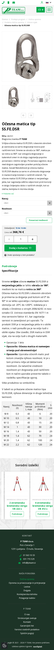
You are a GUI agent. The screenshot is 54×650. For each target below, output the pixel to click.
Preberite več (8, 194)
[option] (13, 97)
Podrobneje (9, 266)
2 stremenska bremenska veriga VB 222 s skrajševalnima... (14, 507)
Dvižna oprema (34, 19)
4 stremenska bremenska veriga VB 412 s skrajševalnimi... (40, 507)
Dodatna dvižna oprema (14, 22)
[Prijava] (43, 2)
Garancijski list (27, 625)
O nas (27, 614)
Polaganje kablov (27, 598)
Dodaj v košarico (18, 247)
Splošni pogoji (27, 633)
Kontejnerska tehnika (27, 594)
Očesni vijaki (32, 22)
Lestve (27, 586)
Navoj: (5, 198)
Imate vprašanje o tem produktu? (21, 255)
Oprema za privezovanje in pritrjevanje (27, 583)
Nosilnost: (7, 208)
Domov (5, 19)
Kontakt (27, 622)
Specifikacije (10, 270)
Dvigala (27, 590)
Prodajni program (18, 19)
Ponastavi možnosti (38, 220)
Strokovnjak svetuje (27, 618)
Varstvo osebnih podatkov (27, 629)
